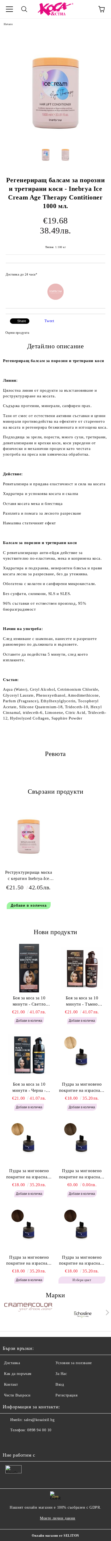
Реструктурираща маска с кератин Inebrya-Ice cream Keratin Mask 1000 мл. (29, 876)
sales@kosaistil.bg (39, 1420)
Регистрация (66, 1395)
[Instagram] (21, 1441)
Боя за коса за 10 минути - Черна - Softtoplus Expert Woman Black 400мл (29, 1088)
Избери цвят (81, 1280)
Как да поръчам (18, 1374)
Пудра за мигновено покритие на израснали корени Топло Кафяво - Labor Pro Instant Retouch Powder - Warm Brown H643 (29, 1261)
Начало (8, 24)
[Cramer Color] (28, 1314)
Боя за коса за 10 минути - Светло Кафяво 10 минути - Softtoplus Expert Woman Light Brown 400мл (29, 1001)
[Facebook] (9, 1441)
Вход (60, 1384)
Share (21, 321)
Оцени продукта (17, 333)
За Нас (61, 1374)
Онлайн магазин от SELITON (55, 1535)
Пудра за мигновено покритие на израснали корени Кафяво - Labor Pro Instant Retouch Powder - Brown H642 (82, 1261)
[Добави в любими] (98, 272)
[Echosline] (83, 1314)
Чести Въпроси (17, 1395)
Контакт (11, 1384)
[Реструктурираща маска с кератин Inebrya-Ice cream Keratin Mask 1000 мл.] (28, 857)
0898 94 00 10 (39, 1430)
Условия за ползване (74, 1363)
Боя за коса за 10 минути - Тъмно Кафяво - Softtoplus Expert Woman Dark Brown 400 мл (82, 1001)
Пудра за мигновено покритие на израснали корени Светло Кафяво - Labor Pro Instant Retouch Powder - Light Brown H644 (82, 1174)
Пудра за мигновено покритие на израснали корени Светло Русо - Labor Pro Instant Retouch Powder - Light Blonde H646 (82, 1088)
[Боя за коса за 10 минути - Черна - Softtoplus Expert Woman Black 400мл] (29, 1054)
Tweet (49, 321)
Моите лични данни (57, 1518)
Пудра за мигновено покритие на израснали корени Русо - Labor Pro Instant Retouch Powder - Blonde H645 (29, 1174)
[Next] (106, 1312)
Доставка (12, 1363)
